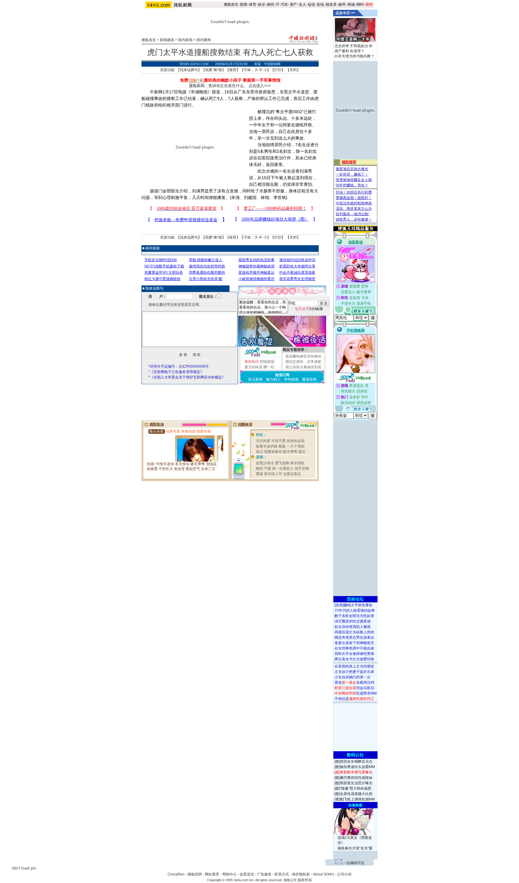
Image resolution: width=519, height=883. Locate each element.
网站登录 (212, 874)
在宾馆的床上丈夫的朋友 (354, 666)
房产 (293, 4)
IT (277, 4)
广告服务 (264, 874)
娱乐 (261, 4)
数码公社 (355, 754)
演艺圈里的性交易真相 (353, 621)
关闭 (293, 70)
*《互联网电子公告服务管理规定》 (176, 372)
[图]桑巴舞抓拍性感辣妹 (353, 778)
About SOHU (323, 874)
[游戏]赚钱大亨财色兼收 (353, 605)
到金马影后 (354, 688)
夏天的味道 (253, 367)
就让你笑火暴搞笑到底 (303, 367)
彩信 (320, 4)
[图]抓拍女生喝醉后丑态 (353, 761)
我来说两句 (189, 70)
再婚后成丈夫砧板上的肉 (354, 632)
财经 (270, 4)
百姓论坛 (355, 599)
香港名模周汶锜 (354, 682)
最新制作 (251, 362)
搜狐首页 (231, 4)
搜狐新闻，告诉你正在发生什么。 (218, 85)
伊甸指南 (291, 379)
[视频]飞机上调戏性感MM (355, 799)
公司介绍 (344, 874)
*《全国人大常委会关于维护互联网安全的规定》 (187, 377)
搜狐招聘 (194, 874)
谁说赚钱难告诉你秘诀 (303, 356)
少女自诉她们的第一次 (353, 677)
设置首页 (247, 874)
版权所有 (305, 880)
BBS (360, 4)
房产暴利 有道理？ (349, 51)
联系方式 (282, 874)
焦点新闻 (255, 379)
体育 (252, 4)
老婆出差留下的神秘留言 (354, 643)
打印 (277, 70)
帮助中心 (229, 874)
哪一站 (268, 367)
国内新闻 (185, 40)
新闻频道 (167, 40)
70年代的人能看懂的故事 (355, 610)
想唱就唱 (267, 362)
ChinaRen (176, 874)
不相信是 (354, 699)
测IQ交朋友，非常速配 (303, 362)
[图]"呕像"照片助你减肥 (353, 788)
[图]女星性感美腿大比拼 (353, 794)
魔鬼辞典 (309, 379)
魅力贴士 (273, 379)
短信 (311, 4)
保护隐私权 (301, 874)
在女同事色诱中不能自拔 (354, 648)
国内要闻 (203, 40)
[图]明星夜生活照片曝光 (353, 783)
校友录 (331, 4)
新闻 (243, 4)
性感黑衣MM (356, 693)
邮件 (342, 4)
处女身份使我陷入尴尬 (353, 627)
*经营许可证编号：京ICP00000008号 (178, 366)
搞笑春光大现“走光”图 (355, 848)
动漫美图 (355, 805)
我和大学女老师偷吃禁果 (354, 654)
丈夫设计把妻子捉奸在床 (354, 672)
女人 (302, 4)
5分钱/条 (309, 309)
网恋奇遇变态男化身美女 (354, 637)
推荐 (232, 70)
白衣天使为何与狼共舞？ (354, 56)
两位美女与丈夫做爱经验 (354, 659)
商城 (351, 4)
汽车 (284, 4)
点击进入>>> (259, 85)
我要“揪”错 (213, 70)
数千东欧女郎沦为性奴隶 (354, 616)
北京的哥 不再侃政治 (351, 46)
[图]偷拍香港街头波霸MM (355, 767)
